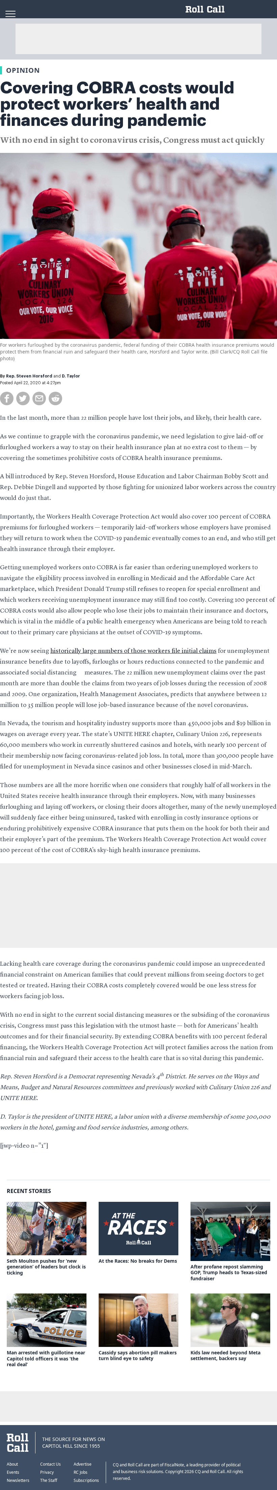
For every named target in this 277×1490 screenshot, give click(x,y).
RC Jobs (80, 1472)
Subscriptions (86, 1480)
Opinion (23, 70)
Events (13, 1472)
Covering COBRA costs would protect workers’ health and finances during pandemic (117, 104)
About (12, 1464)
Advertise (83, 1464)
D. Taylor (71, 376)
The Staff (48, 1480)
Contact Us (50, 1464)
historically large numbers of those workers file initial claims (133, 651)
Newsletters (18, 1480)
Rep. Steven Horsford (29, 376)
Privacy (47, 1472)
